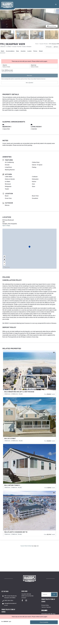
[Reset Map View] (4, 256)
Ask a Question (29, 82)
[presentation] (29, 370)
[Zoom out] (4, 264)
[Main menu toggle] (55, 4)
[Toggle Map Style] (4, 259)
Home (36, 43)
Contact (23, 597)
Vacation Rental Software (26, 545)
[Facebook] (22, 600)
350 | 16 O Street (10, 438)
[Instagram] (26, 600)
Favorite (50, 46)
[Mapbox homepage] (6, 267)
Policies (35, 51)
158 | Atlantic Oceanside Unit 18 (15, 532)
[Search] (54, 594)
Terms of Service (46, 607)
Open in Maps (6, 225)
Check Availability (44, 622)
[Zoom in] (4, 262)
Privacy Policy (45, 605)
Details (2, 51)
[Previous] (2, 19)
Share (56, 46)
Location (29, 51)
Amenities (23, 51)
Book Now (29, 75)
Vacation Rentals (43, 43)
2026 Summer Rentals (27, 596)
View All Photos (52, 26)
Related (41, 51)
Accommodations (10, 51)
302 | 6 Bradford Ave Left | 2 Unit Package (19, 391)
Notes (17, 51)
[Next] (57, 19)
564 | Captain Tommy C (12, 485)
